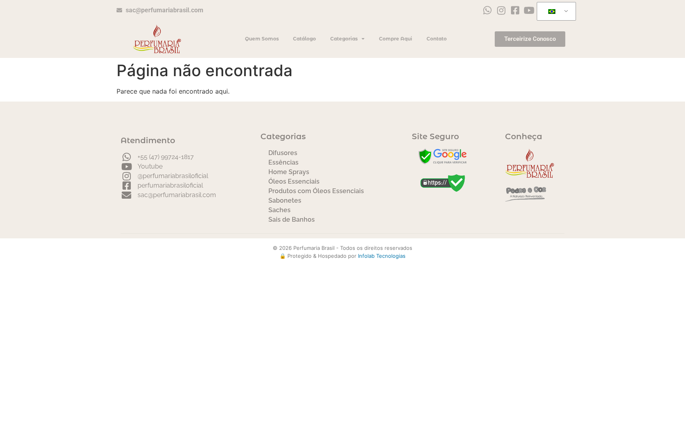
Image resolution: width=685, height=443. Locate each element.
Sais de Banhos (291, 219)
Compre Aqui (395, 39)
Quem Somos (262, 39)
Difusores (282, 153)
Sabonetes (284, 200)
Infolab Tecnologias (382, 256)
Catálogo (304, 39)
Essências (283, 162)
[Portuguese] (555, 11)
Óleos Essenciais (294, 181)
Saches (279, 210)
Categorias (344, 39)
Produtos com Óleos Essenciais (316, 191)
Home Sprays (288, 172)
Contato (437, 39)
